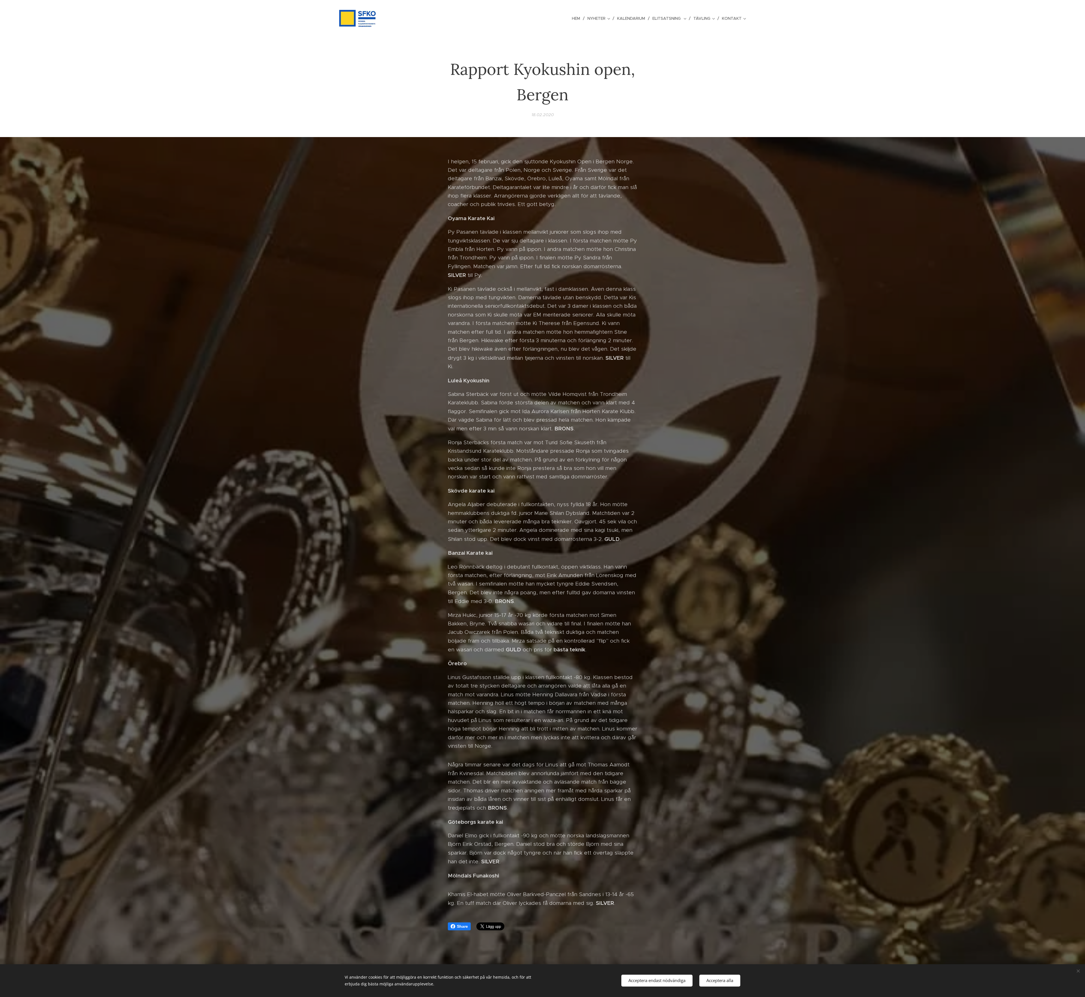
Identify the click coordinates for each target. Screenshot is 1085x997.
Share (462, 926)
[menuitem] (577, 18)
